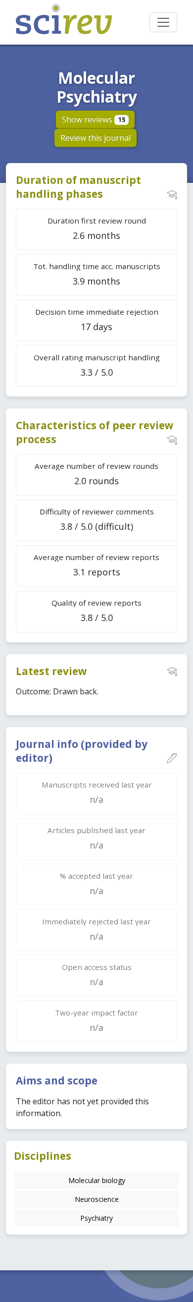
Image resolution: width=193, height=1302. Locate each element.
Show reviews (93, 119)
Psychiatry (96, 1218)
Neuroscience (97, 1199)
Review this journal (95, 137)
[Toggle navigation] (163, 22)
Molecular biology (96, 1180)
